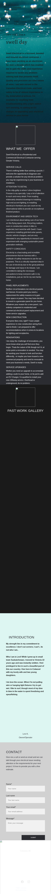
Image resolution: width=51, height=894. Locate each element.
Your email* (11, 807)
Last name (10, 796)
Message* (10, 819)
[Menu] (45, 10)
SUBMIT (33, 837)
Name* (9, 784)
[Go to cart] (39, 10)
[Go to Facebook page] (22, 881)
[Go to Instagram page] (28, 881)
